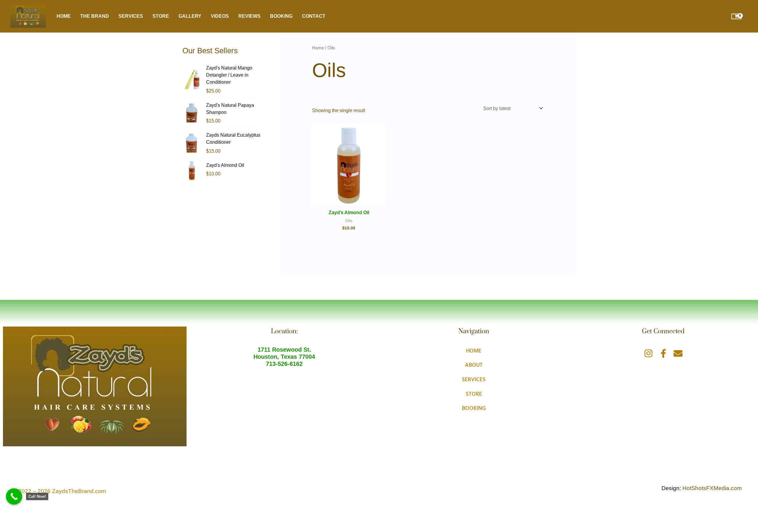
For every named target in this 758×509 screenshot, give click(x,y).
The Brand (94, 16)
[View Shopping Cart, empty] (736, 16)
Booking (281, 16)
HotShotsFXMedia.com (712, 488)
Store (160, 16)
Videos (220, 16)
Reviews (249, 16)
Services (130, 16)
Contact (313, 16)
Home (64, 16)
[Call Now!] (14, 496)
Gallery (190, 16)
